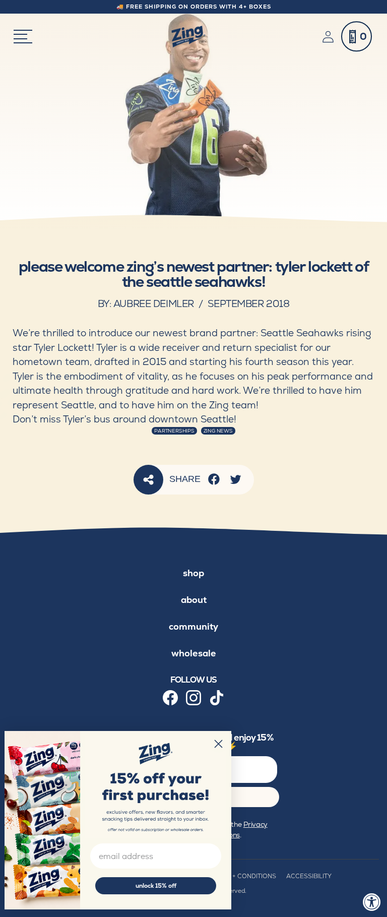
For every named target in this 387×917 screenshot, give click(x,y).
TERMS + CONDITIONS (242, 876)
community (193, 626)
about (194, 599)
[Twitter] (235, 479)
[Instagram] (193, 697)
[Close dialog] (218, 744)
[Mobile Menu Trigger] (23, 36)
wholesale (193, 653)
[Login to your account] (330, 37)
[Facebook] (214, 479)
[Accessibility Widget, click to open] (372, 902)
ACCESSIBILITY (309, 876)
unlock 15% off (156, 886)
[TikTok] (216, 697)
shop (193, 573)
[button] (356, 36)
